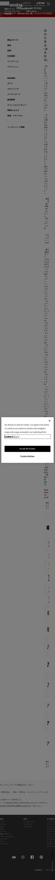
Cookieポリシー (12, 436)
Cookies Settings (27, 456)
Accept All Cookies (27, 449)
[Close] (49, 421)
